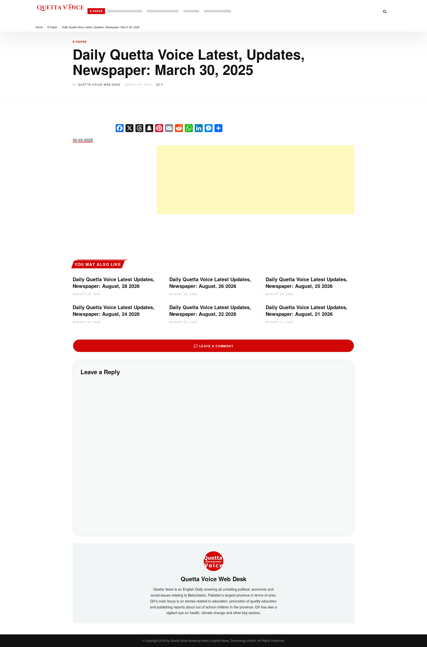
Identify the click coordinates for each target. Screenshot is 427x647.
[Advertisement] (255, 179)
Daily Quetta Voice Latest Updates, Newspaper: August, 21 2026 (306, 310)
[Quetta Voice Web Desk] (213, 560)
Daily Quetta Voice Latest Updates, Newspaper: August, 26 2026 (210, 282)
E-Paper (96, 11)
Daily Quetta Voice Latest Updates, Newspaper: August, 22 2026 (210, 310)
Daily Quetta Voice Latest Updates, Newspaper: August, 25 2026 (306, 282)
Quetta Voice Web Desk (99, 84)
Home (39, 27)
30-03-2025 (83, 140)
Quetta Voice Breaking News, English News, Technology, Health (213, 640)
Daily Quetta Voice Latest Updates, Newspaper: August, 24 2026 (113, 310)
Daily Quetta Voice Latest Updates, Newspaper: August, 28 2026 (113, 282)
